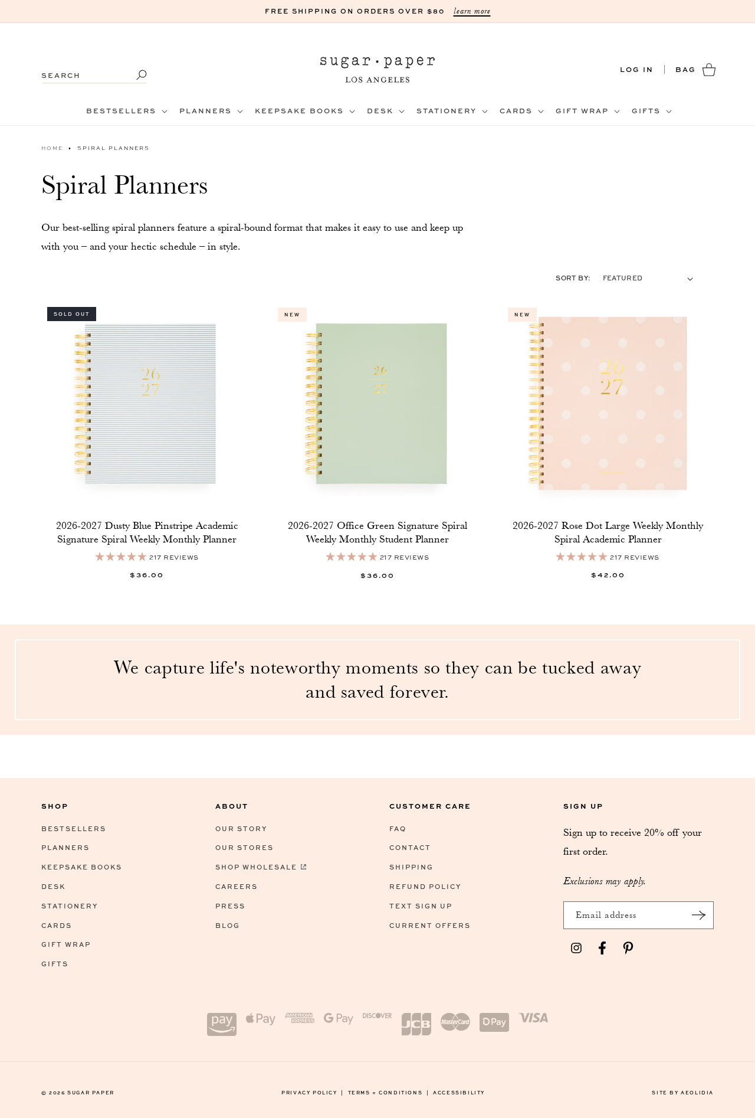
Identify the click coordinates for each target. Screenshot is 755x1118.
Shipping (411, 866)
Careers (236, 886)
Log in (637, 69)
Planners (65, 848)
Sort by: (573, 277)
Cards (56, 925)
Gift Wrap (66, 944)
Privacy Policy (312, 1092)
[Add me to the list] (698, 915)
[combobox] (94, 69)
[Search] (134, 75)
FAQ (397, 828)
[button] (125, 111)
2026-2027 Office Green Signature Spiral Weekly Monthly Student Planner (377, 532)
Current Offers (430, 925)
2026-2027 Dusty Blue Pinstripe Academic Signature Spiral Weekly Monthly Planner (147, 532)
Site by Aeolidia (683, 1092)
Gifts (54, 963)
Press (230, 905)
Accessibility (459, 1092)
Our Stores (244, 848)
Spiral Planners (113, 148)
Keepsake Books (81, 866)
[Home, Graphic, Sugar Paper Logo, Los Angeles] (377, 69)
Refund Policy (425, 886)
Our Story (241, 828)
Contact (410, 848)
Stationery (69, 905)
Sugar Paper (90, 1092)
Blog (227, 925)
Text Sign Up (420, 905)
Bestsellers (73, 828)
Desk (53, 886)
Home (52, 148)
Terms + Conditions (388, 1092)
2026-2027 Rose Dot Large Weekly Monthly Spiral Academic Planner (608, 532)
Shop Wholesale (256, 866)
